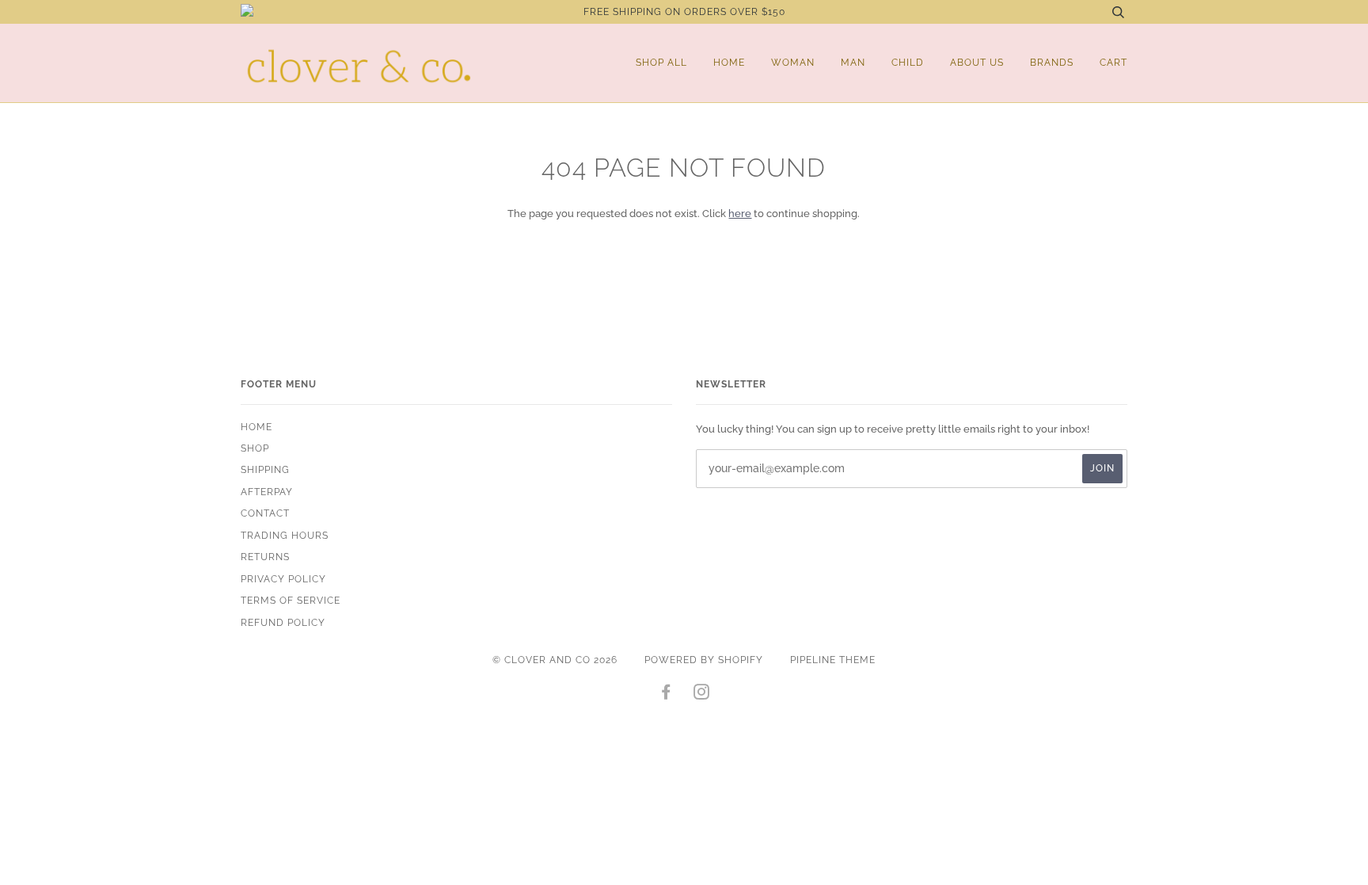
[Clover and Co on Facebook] (666, 694)
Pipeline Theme (833, 660)
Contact (265, 513)
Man (853, 62)
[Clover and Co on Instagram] (702, 694)
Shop (255, 448)
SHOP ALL (661, 62)
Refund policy (283, 622)
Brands (1052, 62)
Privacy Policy (283, 579)
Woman (793, 62)
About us (977, 62)
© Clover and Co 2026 (555, 660)
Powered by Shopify (703, 660)
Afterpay (267, 492)
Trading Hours (285, 535)
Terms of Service (290, 600)
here (739, 213)
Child (907, 62)
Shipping (265, 469)
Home (729, 62)
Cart (1113, 62)
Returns (265, 557)
